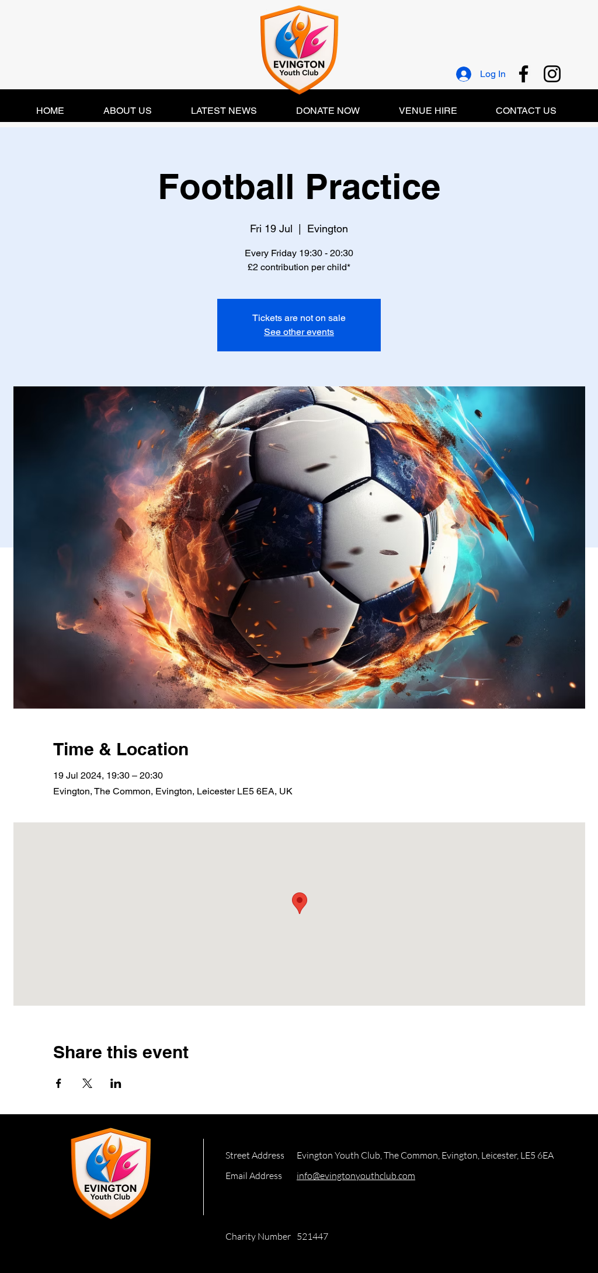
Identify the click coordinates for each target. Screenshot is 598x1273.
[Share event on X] (87, 1083)
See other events (299, 331)
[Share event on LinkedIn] (115, 1083)
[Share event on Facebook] (58, 1083)
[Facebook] (523, 73)
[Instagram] (552, 73)
